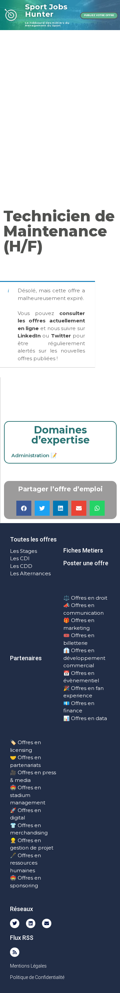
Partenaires (26, 658)
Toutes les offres (33, 539)
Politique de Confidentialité (37, 977)
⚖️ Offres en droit (85, 598)
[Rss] (14, 952)
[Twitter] (14, 923)
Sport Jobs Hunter (46, 10)
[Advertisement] (60, 93)
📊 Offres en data (85, 718)
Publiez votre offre (99, 15)
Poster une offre (85, 563)
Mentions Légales (28, 966)
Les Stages (23, 551)
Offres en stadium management (27, 795)
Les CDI (20, 558)
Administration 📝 (34, 455)
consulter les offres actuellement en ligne (51, 320)
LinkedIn (29, 335)
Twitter (61, 335)
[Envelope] (46, 923)
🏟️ (13, 787)
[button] (23, 508)
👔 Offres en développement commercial (84, 658)
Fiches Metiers (83, 550)
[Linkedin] (30, 923)
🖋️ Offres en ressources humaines (25, 863)
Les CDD (21, 566)
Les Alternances (30, 573)
